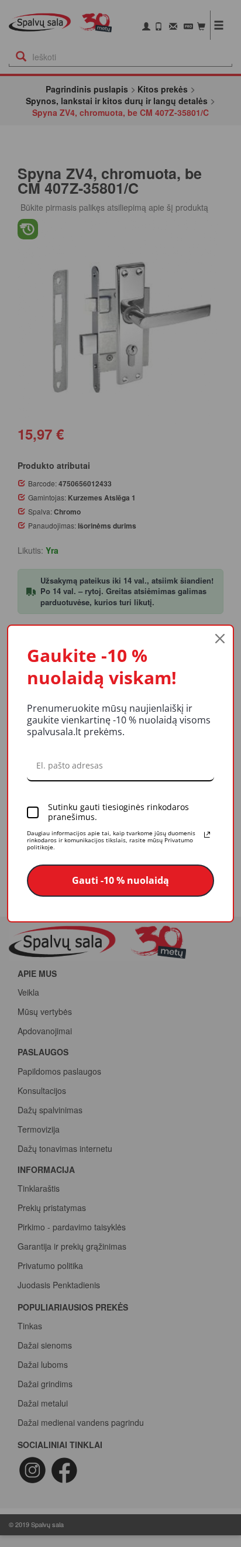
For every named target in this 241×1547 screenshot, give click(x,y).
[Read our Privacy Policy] (207, 835)
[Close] (220, 639)
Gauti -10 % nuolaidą (120, 880)
